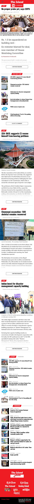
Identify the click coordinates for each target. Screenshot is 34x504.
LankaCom (28, 502)
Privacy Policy (5, 499)
